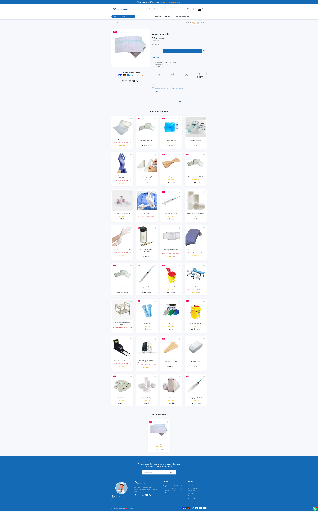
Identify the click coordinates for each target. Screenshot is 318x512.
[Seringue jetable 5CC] (171, 200)
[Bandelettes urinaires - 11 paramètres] (147, 236)
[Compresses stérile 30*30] (147, 127)
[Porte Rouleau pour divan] (196, 236)
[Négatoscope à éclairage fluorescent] (171, 236)
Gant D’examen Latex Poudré (122, 250)
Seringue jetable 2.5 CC (146, 287)
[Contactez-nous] (315, 509)
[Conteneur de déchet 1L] (171, 274)
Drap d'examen (122, 140)
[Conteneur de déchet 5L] (196, 310)
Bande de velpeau (171, 398)
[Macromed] (120, 9)
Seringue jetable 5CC (171, 213)
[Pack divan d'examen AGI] (196, 274)
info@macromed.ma (176, 488)
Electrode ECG (122, 398)
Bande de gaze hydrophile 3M (195, 213)
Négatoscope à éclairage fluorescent (171, 250)
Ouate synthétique (147, 398)
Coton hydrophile (196, 361)
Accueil (113, 22)
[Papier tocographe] (159, 430)
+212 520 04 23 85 (176, 486)
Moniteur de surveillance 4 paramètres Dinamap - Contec (146, 361)
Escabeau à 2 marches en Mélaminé (122, 323)
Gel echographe (171, 140)
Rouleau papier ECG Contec (122, 213)
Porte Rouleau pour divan (195, 250)
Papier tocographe (159, 444)
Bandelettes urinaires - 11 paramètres (146, 250)
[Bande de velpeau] (171, 385)
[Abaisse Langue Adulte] (171, 163)
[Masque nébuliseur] (196, 127)
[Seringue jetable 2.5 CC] (147, 274)
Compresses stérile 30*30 (146, 140)
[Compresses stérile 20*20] (196, 163)
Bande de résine (171, 323)
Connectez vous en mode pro (122, 142)
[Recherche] (188, 9)
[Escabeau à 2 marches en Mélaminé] (122, 310)
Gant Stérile (147, 213)
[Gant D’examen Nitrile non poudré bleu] (122, 163)
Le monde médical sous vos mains (171, 2)
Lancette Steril (147, 323)
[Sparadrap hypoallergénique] (147, 163)
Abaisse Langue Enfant (171, 361)
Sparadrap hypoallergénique (147, 177)
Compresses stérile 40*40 (122, 287)
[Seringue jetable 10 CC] (196, 385)
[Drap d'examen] (122, 127)
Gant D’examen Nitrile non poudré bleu (122, 176)
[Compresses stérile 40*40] (122, 274)
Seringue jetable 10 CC (195, 398)
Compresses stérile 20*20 (195, 177)
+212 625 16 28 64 (176, 490)
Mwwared (131, 508)
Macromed (118, 508)
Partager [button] (156, 91)
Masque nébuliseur (195, 140)
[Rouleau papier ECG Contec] (122, 200)
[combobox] (164, 9)
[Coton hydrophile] (196, 347)
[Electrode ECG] (122, 385)
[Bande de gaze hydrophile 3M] (196, 200)
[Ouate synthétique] (147, 385)
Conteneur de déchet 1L (171, 287)
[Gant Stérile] (147, 200)
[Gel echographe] (171, 127)
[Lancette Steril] (147, 310)
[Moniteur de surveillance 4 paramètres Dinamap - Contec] (147, 347)
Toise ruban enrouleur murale (122, 361)
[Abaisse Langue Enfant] (171, 347)
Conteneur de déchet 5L (195, 323)
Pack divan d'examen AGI (195, 286)
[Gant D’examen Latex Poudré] (122, 236)
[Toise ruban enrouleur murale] (122, 347)
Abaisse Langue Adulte (171, 177)
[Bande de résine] (171, 310)
